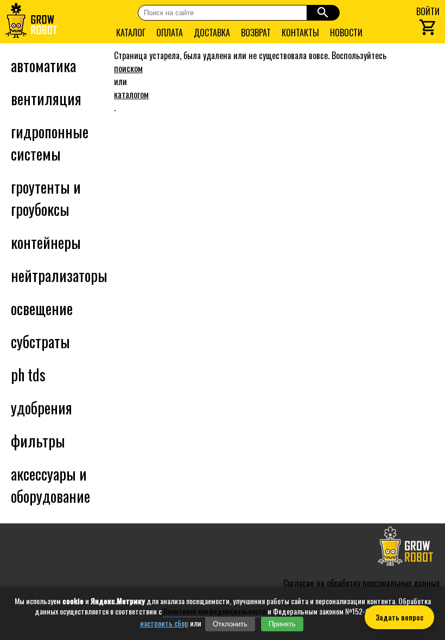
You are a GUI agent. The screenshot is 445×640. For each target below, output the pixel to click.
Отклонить (230, 624)
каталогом (131, 94)
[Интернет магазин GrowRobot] (31, 22)
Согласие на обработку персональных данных (361, 583)
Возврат (256, 32)
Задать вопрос (399, 617)
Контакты (300, 32)
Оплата (169, 32)
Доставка (212, 32)
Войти (428, 11)
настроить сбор (164, 623)
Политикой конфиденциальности (214, 611)
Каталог (130, 32)
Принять (282, 624)
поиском (128, 68)
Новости (346, 32)
